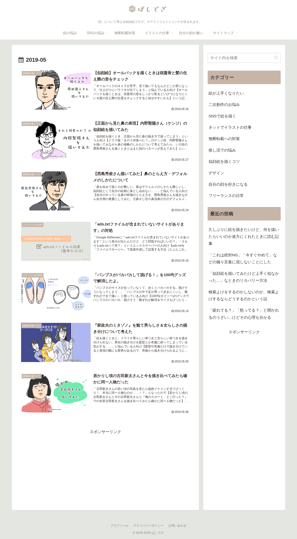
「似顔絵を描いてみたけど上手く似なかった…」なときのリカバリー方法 (244, 277)
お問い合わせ (177, 525)
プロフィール (119, 525)
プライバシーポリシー (148, 525)
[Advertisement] (105, 465)
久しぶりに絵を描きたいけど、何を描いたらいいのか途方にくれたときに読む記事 (244, 236)
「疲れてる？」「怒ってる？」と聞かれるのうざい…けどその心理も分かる (244, 313)
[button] (276, 57)
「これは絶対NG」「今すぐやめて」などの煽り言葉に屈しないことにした (243, 258)
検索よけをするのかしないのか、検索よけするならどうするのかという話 (244, 295)
